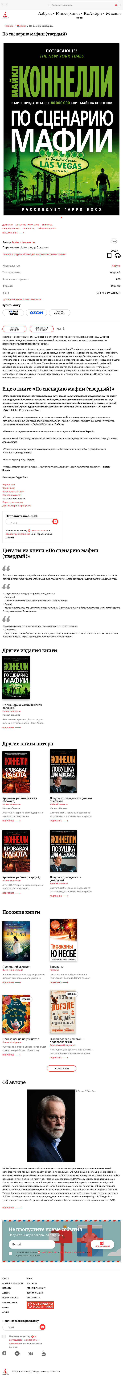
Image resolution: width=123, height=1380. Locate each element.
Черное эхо (8, 484)
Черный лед (8, 488)
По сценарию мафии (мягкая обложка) (22, 706)
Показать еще (10, 233)
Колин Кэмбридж (11, 1042)
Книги (79, 18)
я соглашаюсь (39, 530)
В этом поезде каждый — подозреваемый (67, 1040)
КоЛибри (93, 13)
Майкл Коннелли (23, 242)
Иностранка (68, 13)
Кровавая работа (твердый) (21, 877)
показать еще (61, 1068)
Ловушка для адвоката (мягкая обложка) (71, 800)
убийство (47, 225)
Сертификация (35, 1293)
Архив (5, 1312)
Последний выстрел (16, 966)
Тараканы (56, 966)
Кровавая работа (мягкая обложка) (19, 800)
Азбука (45, 13)
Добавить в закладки (42, 329)
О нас (30, 1278)
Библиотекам (9, 1303)
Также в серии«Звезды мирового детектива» (34, 254)
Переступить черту (12, 502)
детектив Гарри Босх (27, 225)
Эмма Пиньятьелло (12, 970)
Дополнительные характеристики (22, 300)
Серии (5, 1307)
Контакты (32, 1283)
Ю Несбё (54, 970)
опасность (29, 228)
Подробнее (8, 727)
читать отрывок (14, 329)
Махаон (113, 13)
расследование (11, 228)
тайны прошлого (47, 228)
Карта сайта (33, 1298)
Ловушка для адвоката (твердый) (65, 879)
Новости (7, 1288)
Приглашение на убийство (20, 1039)
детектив (7, 225)
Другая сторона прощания (16, 505)
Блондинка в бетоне (13, 491)
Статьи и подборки (12, 1283)
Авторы (6, 1293)
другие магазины (59, 313)
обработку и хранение (18, 534)
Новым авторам (10, 1298)
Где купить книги (36, 1288)
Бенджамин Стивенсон (62, 1045)
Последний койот (11, 495)
